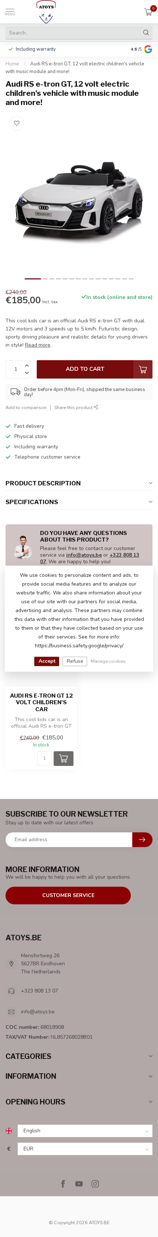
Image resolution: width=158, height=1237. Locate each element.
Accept (47, 661)
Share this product (74, 407)
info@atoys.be (84, 554)
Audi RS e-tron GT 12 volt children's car (41, 702)
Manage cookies (108, 661)
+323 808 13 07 (39, 990)
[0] (148, 11)
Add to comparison (26, 407)
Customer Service (68, 895)
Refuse (75, 661)
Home (12, 64)
